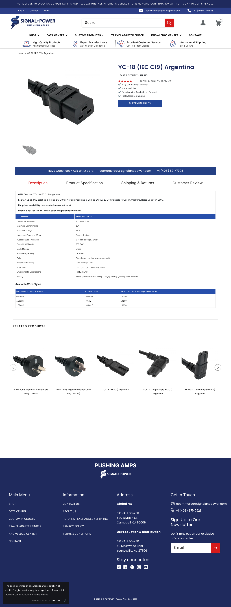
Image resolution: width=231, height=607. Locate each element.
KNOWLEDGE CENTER (22, 533)
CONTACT (15, 541)
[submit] (215, 548)
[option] (64, 101)
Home (20, 53)
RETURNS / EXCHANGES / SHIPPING (85, 518)
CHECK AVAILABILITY (140, 103)
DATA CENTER (18, 511)
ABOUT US (69, 511)
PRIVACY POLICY (73, 526)
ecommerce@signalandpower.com (125, 171)
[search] (169, 23)
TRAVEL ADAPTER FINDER (25, 526)
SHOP (12, 503)
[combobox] (128, 23)
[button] (125, 81)
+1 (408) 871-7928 (170, 171)
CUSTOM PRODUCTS (22, 518)
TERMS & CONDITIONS (77, 533)
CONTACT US (71, 503)
